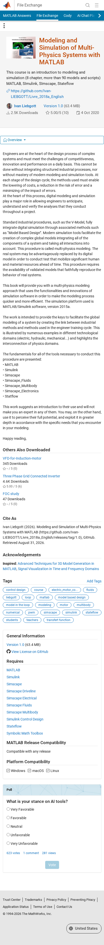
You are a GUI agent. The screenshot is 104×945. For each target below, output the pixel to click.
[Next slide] (95, 16)
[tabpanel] (52, 515)
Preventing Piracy (82, 900)
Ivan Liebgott (25, 106)
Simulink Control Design (25, 719)
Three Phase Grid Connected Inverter (31, 476)
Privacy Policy (56, 900)
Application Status (16, 907)
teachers (32, 620)
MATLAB (13, 670)
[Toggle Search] (87, 5)
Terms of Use (42, 907)
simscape (50, 612)
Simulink (13, 677)
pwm (31, 612)
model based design (72, 597)
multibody (84, 605)
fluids (90, 590)
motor (64, 605)
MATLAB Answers (17, 16)
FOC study (11, 494)
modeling (44, 605)
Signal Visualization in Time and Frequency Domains (58, 569)
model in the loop (18, 605)
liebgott (11, 597)
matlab (44, 597)
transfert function (58, 620)
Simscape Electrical (22, 698)
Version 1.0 (53, 106)
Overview (15, 140)
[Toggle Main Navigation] (96, 5)
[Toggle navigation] (4, 26)
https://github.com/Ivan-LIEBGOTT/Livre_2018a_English (37, 94)
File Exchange (29, 5)
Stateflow (14, 726)
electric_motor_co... (65, 590)
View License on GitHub (29, 652)
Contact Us (64, 907)
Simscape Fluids (19, 705)
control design (15, 590)
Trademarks (33, 900)
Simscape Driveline (21, 691)
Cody (68, 16)
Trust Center (11, 900)
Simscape (14, 684)
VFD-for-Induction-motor (22, 458)
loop (28, 597)
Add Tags (94, 581)
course (38, 590)
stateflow (92, 612)
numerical (13, 612)
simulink (71, 612)
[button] (8, 113)
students (12, 620)
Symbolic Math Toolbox (25, 733)
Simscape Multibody (22, 712)
